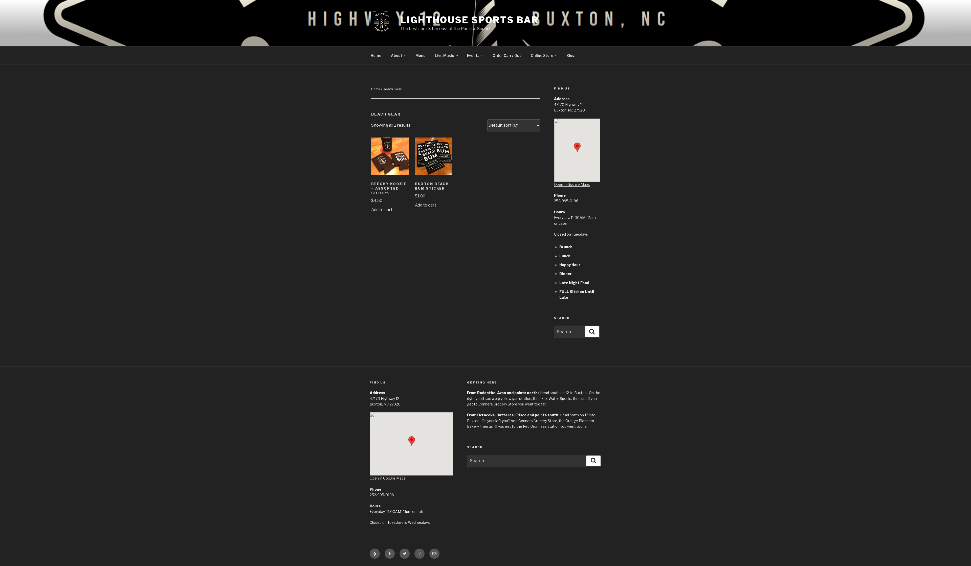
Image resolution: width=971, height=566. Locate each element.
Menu (420, 55)
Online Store (542, 55)
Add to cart (381, 209)
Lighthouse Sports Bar (469, 20)
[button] (577, 147)
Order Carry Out (507, 55)
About (396, 55)
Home (376, 55)
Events (473, 55)
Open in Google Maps (572, 184)
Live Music (444, 55)
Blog (570, 55)
